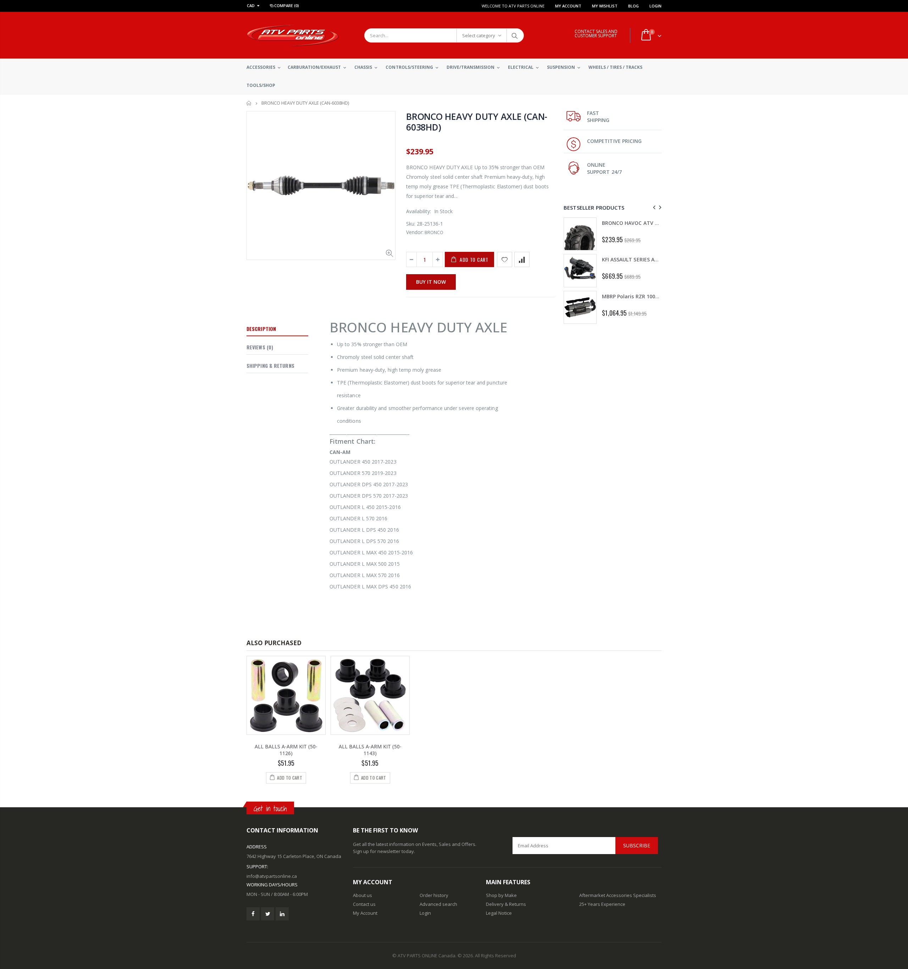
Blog (633, 6)
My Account (568, 6)
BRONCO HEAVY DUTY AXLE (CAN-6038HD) (476, 121)
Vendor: (414, 232)
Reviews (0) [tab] (260, 347)
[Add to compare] (522, 259)
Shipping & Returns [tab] (270, 365)
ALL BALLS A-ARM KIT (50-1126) (286, 750)
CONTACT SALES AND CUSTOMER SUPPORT (596, 33)
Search (515, 35)
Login (655, 6)
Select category (478, 35)
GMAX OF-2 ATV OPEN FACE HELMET (650, 264)
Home (249, 103)
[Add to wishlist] (504, 259)
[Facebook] (253, 913)
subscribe (636, 845)
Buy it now (431, 281)
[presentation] (653, 207)
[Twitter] (267, 913)
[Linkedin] (282, 913)
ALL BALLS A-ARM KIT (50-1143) (370, 750)
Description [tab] (261, 328)
